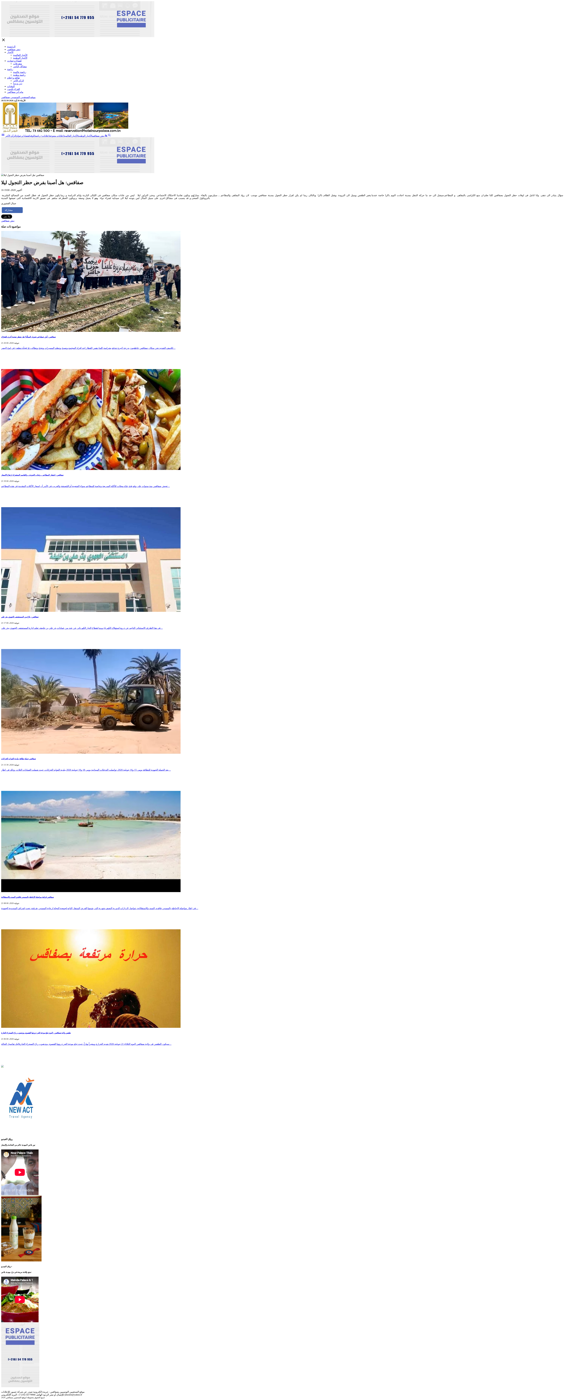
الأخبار (10, 52)
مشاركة (9, 210)
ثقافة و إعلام (13, 78)
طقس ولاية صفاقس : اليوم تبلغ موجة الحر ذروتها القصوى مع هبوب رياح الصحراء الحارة (36, 1033)
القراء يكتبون (13, 89)
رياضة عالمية (19, 72)
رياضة (10, 69)
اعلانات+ (45, 136)
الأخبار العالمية (20, 55)
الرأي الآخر (18, 80)
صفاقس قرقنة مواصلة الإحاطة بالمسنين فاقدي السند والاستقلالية (27, 897)
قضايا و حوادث (14, 60)
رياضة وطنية (19, 75)
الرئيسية (11, 46)
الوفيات (11, 86)
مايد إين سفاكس (15, 92)
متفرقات (17, 63)
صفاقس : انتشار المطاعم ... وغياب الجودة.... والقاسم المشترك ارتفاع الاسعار (32, 475)
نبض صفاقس (13, 49)
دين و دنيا (17, 83)
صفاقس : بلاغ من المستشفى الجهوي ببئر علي (20, 617)
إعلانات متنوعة (56, 136)
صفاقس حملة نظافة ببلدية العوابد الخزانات (18, 759)
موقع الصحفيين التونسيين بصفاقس (18, 97)
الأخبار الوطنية (20, 58)
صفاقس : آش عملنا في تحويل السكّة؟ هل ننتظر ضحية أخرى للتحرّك (28, 337)
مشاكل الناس (20, 66)
